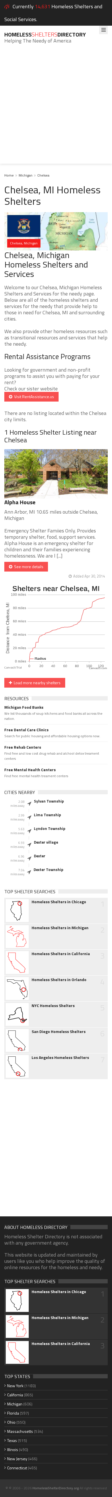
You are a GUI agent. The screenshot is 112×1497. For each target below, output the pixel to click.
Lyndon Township (49, 828)
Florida (13, 1413)
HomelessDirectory (45, 34)
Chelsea (43, 175)
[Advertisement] (56, 108)
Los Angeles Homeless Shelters (60, 1057)
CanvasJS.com (98, 668)
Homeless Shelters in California (61, 953)
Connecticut (17, 1468)
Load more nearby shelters (36, 683)
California (15, 1395)
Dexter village (46, 842)
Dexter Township (48, 869)
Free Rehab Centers (22, 747)
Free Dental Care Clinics (26, 729)
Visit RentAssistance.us (33, 397)
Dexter (39, 855)
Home (9, 175)
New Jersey (17, 1459)
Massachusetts (20, 1431)
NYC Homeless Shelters (53, 1005)
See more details (27, 567)
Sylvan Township (49, 801)
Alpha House (19, 502)
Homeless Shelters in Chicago (59, 901)
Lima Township (47, 814)
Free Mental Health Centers (30, 769)
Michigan (25, 175)
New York (15, 1386)
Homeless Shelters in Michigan (60, 927)
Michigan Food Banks (23, 707)
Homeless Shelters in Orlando (59, 979)
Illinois (12, 1450)
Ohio (11, 1422)
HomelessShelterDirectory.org (55, 1488)
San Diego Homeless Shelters (59, 1031)
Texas (12, 1440)
